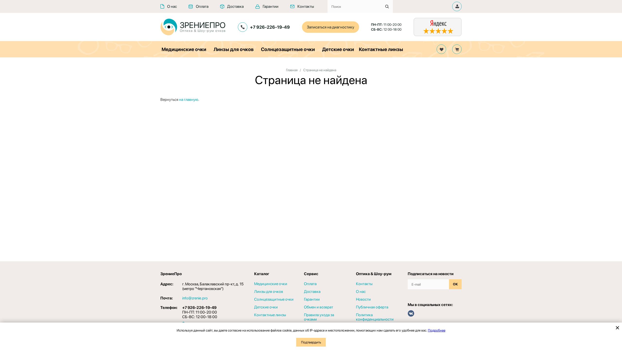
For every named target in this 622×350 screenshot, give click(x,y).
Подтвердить (311, 342)
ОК (455, 284)
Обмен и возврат (318, 307)
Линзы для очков (234, 49)
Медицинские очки (184, 49)
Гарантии (270, 6)
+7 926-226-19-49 (270, 27)
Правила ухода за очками (319, 317)
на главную (188, 99)
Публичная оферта (372, 307)
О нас (172, 6)
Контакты (305, 6)
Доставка (235, 6)
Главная (292, 70)
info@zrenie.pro (195, 298)
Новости (363, 299)
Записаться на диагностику (330, 27)
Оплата (202, 6)
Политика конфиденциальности (375, 317)
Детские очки (338, 49)
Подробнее (436, 330)
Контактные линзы (381, 49)
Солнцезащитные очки (288, 49)
